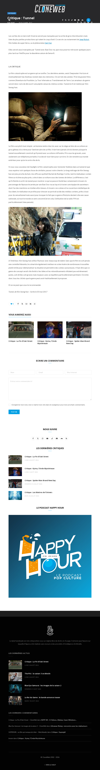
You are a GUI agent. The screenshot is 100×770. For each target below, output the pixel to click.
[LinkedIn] (88, 22)
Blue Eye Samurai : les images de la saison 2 (43, 685)
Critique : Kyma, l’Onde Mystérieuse (47, 342)
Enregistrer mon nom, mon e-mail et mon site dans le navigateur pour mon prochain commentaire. (48, 405)
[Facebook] (77, 22)
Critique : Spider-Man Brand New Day (78, 342)
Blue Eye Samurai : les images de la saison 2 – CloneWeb (27, 726)
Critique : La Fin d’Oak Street (20, 341)
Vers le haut (50, 765)
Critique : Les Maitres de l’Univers (38, 492)
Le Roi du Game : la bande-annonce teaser (42, 697)
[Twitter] (81, 22)
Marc (13, 23)
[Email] (84, 22)
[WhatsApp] (91, 22)
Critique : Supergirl (58, 732)
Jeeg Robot (84, 39)
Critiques (11, 13)
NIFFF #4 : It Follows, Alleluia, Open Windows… (59, 720)
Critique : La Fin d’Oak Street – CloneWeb (23, 720)
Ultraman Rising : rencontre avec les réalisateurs (69, 726)
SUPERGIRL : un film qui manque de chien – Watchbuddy (28, 732)
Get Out (48, 43)
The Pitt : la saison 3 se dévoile (37, 673)
